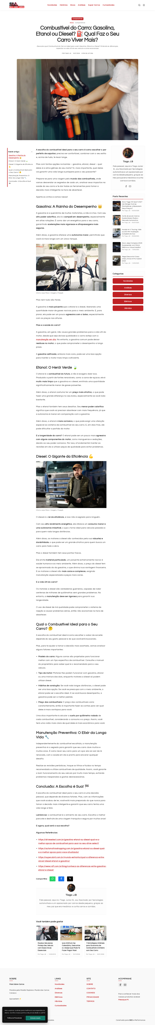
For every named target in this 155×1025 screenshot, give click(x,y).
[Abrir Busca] (139, 5)
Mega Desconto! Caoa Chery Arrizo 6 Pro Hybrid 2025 (131, 259)
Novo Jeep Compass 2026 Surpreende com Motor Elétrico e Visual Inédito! (132, 245)
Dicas (72, 5)
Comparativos (77, 18)
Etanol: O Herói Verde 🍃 (18, 161)
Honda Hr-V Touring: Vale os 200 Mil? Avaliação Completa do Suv (131, 232)
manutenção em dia (46, 339)
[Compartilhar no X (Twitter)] (70, 878)
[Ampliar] (103, 247)
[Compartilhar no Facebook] (61, 878)
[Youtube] (130, 186)
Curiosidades (108, 5)
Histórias (64, 5)
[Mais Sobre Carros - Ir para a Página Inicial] (16, 5)
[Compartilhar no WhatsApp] (52, 878)
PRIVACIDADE (93, 997)
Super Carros (94, 5)
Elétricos (58, 997)
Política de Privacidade (14, 1018)
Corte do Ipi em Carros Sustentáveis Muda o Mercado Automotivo (130, 218)
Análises (81, 5)
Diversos (58, 993)
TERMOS (90, 1001)
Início (72, 23)
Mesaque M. (123, 1000)
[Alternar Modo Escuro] (144, 5)
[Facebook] (126, 186)
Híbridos (58, 1001)
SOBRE (90, 984)
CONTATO (91, 988)
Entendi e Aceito (35, 1018)
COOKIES (91, 993)
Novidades (52, 5)
